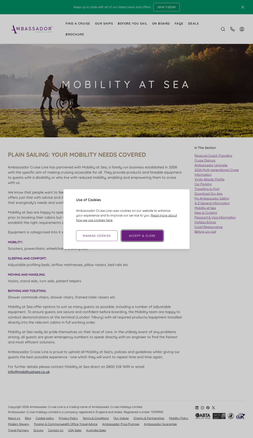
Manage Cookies (97, 236)
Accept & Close (142, 236)
